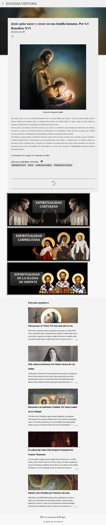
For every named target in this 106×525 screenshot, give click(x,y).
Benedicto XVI (19, 165)
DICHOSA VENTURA (21, 3)
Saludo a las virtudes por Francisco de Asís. (49, 493)
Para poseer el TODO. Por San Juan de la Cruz (50, 326)
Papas (30, 165)
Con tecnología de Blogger (54, 517)
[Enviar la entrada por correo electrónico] (41, 162)
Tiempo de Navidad (63, 165)
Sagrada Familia (44, 165)
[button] (12, 36)
